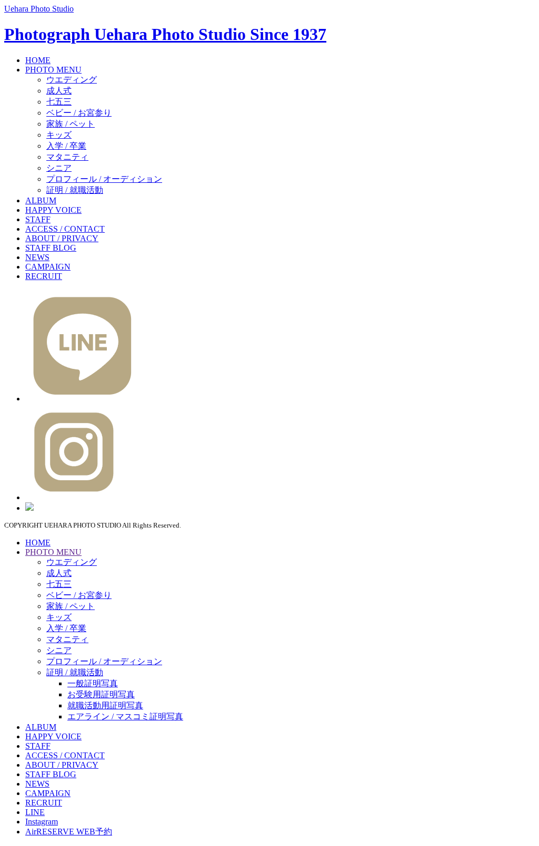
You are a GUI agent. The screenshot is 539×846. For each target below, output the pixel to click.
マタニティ (67, 156)
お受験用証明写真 (101, 694)
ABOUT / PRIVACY (61, 238)
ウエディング (71, 79)
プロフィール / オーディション (104, 178)
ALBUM (40, 200)
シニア (59, 167)
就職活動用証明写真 (105, 705)
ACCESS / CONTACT (65, 228)
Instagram (41, 821)
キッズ (59, 134)
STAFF (38, 219)
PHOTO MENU (53, 69)
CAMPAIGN (48, 266)
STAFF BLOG (50, 247)
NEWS (37, 257)
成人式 (59, 90)
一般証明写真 (92, 683)
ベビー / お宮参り (79, 112)
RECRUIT (43, 276)
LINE (35, 812)
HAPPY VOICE (53, 209)
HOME (38, 60)
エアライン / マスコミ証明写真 (125, 716)
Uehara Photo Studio (39, 8)
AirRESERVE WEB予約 (68, 831)
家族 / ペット (70, 123)
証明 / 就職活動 (74, 189)
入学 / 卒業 (66, 145)
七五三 (59, 101)
